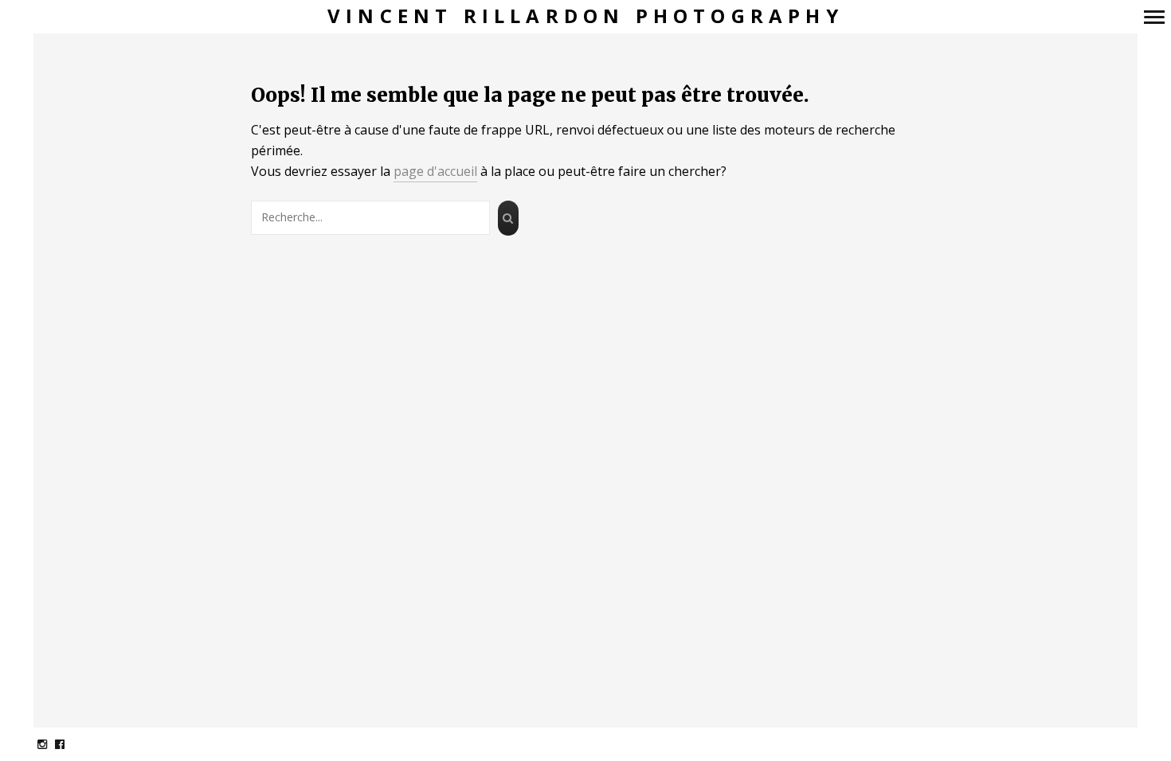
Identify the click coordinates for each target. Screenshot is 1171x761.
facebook (68, 743)
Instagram (50, 743)
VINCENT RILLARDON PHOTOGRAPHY (585, 16)
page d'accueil (435, 171)
